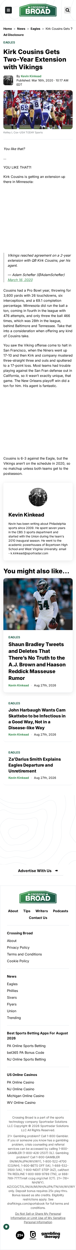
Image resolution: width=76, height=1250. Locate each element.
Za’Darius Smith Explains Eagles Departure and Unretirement (34, 765)
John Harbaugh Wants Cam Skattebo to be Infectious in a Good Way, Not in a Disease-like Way (37, 719)
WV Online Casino (21, 1102)
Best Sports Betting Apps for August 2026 (37, 1035)
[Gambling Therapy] (50, 1235)
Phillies (12, 991)
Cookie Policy (18, 961)
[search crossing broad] (67, 10)
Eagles (9, 42)
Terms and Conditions (24, 954)
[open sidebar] (8, 10)
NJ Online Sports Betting (26, 1059)
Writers (41, 911)
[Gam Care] (33, 1235)
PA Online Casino (20, 1082)
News (11, 976)
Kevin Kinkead (31, 76)
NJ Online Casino (20, 1089)
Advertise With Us (35, 871)
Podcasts (60, 911)
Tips (26, 911)
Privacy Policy (18, 947)
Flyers (11, 1004)
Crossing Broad (20, 933)
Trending (14, 1018)
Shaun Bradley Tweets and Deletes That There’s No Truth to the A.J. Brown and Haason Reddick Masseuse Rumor (37, 661)
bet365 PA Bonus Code (25, 1052)
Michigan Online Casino (25, 1096)
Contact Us (38, 918)
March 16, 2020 (20, 280)
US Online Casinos (22, 1075)
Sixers (12, 997)
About (13, 911)
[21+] (20, 1235)
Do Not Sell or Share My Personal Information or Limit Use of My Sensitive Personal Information (38, 1218)
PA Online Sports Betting (26, 1046)
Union (11, 1011)
